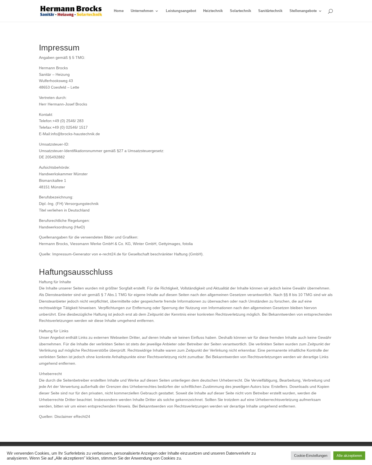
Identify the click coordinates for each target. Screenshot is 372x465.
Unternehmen (142, 11)
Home (119, 11)
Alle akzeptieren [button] (349, 456)
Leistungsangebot (181, 11)
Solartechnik (240, 11)
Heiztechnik (213, 11)
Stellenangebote (303, 11)
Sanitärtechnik (270, 11)
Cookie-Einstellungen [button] (310, 456)
